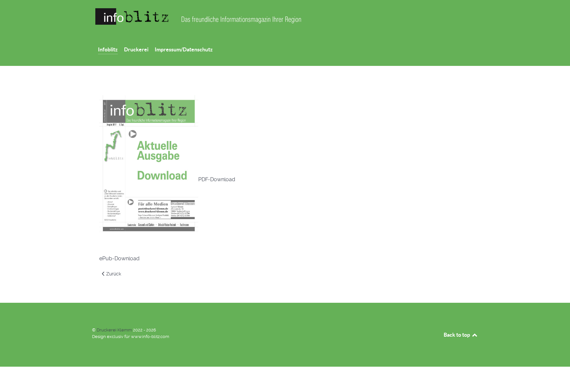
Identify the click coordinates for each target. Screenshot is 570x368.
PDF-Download (216, 179)
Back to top (457, 335)
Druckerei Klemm (115, 329)
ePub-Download (119, 258)
